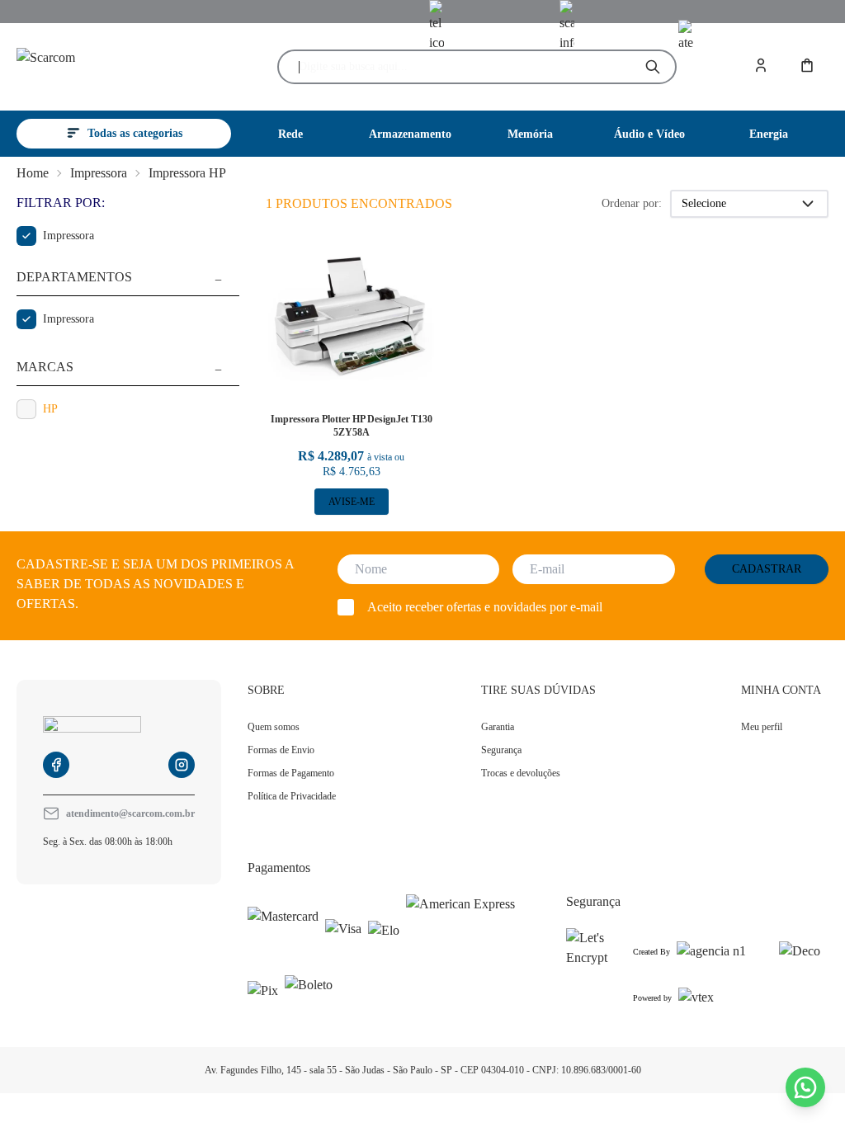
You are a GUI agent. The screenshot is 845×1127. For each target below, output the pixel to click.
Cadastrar (766, 569)
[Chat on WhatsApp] (805, 1087)
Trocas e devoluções (520, 773)
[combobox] (463, 67)
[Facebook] (56, 765)
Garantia (497, 727)
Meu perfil (761, 727)
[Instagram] (181, 765)
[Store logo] (114, 67)
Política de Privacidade (292, 796)
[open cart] (808, 67)
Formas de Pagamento (291, 773)
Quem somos (274, 727)
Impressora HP (187, 173)
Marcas (45, 367)
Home (33, 173)
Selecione (704, 203)
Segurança (501, 750)
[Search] (653, 67)
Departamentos (74, 277)
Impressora (98, 173)
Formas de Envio (281, 750)
